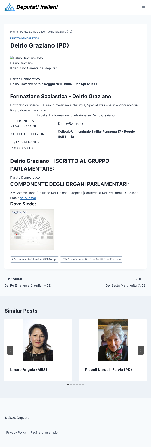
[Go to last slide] (10, 350)
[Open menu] (143, 7)
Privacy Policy (16, 432)
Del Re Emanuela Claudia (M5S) (27, 282)
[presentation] (38, 340)
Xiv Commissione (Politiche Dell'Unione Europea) (91, 259)
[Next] (141, 350)
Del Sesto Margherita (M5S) (126, 282)
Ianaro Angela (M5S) (28, 369)
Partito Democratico (24, 38)
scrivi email (28, 198)
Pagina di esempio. (44, 432)
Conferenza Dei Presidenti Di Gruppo (34, 259)
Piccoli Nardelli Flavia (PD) (108, 369)
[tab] (68, 384)
